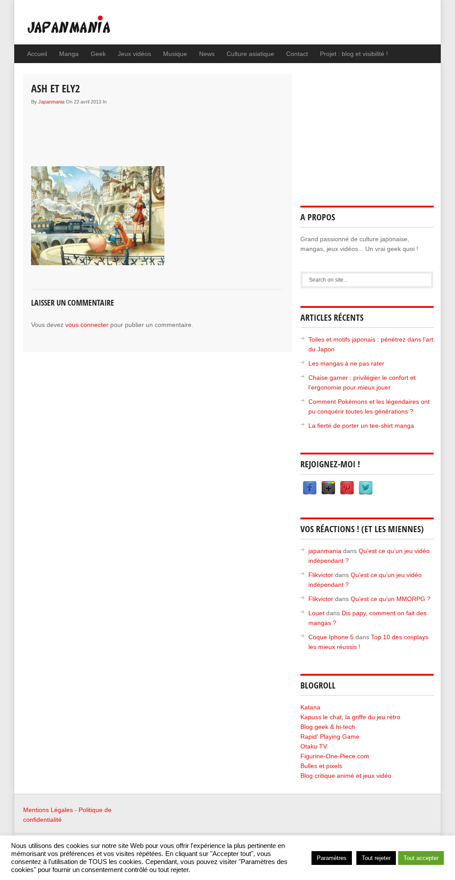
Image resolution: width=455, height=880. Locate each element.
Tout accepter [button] (421, 858)
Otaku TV (313, 746)
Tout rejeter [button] (376, 858)
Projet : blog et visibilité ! (354, 53)
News (207, 53)
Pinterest (347, 488)
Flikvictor (320, 574)
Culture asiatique (250, 53)
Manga (69, 53)
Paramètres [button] (332, 858)
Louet (316, 613)
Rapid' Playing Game (329, 736)
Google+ (328, 488)
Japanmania (86, 28)
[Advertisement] (193, 129)
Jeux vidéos (134, 53)
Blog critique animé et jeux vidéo (345, 775)
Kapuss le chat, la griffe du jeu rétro (350, 717)
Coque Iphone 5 (331, 637)
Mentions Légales (48, 809)
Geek (98, 53)
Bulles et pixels (321, 765)
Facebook (310, 488)
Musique (175, 53)
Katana (310, 707)
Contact (297, 53)
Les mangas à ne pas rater (346, 363)
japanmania (51, 101)
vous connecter (86, 324)
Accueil (37, 53)
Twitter (366, 488)
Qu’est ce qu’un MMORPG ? (391, 598)
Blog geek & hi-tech (327, 726)
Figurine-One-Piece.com (334, 756)
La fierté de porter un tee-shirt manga (361, 425)
